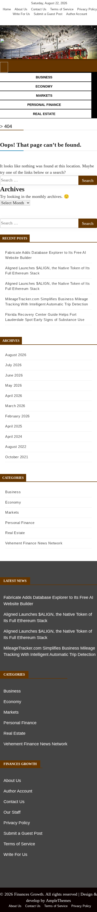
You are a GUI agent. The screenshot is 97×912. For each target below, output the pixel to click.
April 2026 (13, 396)
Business (13, 492)
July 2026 (13, 365)
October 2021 (16, 457)
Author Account (76, 14)
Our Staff (12, 812)
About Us (21, 9)
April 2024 (13, 437)
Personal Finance (20, 523)
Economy (13, 502)
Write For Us (21, 14)
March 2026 (15, 406)
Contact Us (38, 9)
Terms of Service (61, 9)
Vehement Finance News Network (33, 543)
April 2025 (13, 426)
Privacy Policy (87, 9)
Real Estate (15, 533)
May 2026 (13, 385)
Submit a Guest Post (48, 14)
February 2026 (17, 416)
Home (7, 9)
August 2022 (15, 447)
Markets (12, 512)
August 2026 (15, 355)
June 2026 (14, 375)
